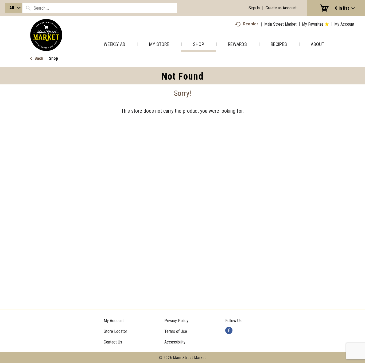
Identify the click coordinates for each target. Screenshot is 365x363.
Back (38, 58)
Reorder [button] (250, 23)
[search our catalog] (28, 8)
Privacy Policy (176, 320)
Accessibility (174, 342)
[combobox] (13, 8)
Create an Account (281, 7)
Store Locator (115, 331)
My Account (114, 320)
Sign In (254, 7)
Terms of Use (175, 331)
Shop (53, 58)
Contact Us (113, 342)
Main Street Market (280, 24)
